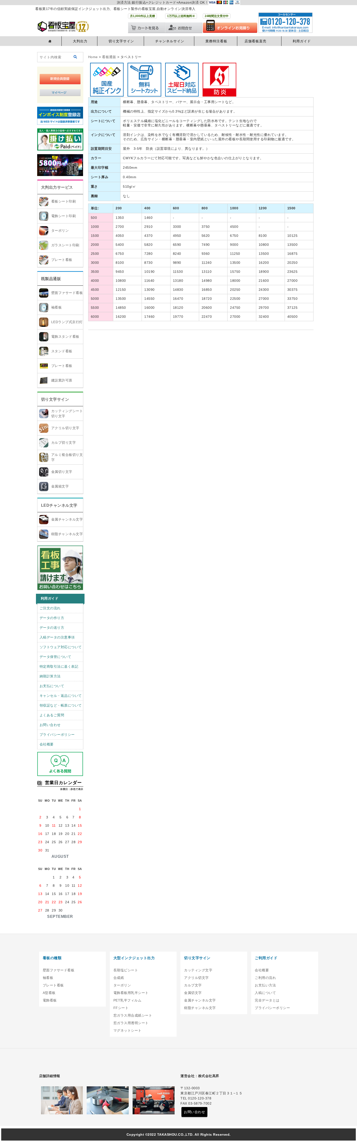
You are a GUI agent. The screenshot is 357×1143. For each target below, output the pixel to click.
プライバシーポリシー (57, 734)
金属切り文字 (61, 472)
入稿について (265, 993)
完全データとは (267, 1000)
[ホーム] (49, 41)
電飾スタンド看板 (65, 336)
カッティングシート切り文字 (67, 413)
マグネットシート (127, 1030)
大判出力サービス (57, 187)
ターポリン (60, 230)
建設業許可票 (61, 380)
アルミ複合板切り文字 (67, 457)
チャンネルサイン (169, 41)
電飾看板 (50, 1000)
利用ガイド (302, 41)
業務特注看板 (216, 41)
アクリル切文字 (196, 978)
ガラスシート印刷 (65, 245)
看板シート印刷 (63, 201)
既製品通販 (51, 279)
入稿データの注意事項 (57, 637)
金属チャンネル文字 (67, 519)
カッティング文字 (198, 970)
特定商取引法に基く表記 (59, 666)
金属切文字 (193, 993)
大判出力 (80, 41)
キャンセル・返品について (61, 696)
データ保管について (55, 657)
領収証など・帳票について (61, 705)
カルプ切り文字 (63, 442)
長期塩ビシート (125, 970)
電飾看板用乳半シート (131, 993)
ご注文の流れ (50, 608)
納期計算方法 (50, 676)
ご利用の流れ (265, 978)
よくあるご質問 (52, 715)
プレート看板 (61, 260)
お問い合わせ (50, 725)
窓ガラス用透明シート (131, 1023)
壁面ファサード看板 (67, 293)
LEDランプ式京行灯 (67, 322)
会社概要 (47, 744)
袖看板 (56, 307)
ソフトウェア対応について (61, 647)
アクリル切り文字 (65, 428)
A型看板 (49, 993)
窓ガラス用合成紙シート (132, 1015)
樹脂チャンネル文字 (67, 534)
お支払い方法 (265, 985)
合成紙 (118, 978)
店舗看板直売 (255, 41)
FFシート (121, 1008)
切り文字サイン (121, 41)
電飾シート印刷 (63, 216)
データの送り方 (52, 627)
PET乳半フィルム (127, 1000)
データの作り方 (52, 618)
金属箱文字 (60, 486)
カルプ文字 (193, 985)
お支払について (52, 686)
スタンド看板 (61, 351)
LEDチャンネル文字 (59, 505)
